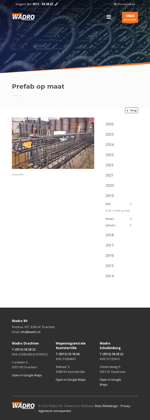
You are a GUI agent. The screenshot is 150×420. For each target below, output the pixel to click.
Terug (133, 110)
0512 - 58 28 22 (43, 4)
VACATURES (130, 17)
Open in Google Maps (27, 375)
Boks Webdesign (106, 406)
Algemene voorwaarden (54, 411)
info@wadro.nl (30, 332)
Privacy (125, 406)
